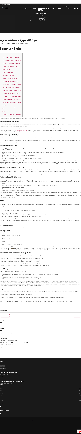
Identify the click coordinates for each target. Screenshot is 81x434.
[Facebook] (70, 6)
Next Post (76, 314)
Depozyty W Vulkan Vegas (8, 72)
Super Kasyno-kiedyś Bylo (8, 73)
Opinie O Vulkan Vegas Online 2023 (10, 70)
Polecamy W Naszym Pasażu (8, 113)
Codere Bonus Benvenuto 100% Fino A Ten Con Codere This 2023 (14, 342)
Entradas (42, 18)
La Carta (39, 8)
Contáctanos (75, 8)
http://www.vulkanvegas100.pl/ (22, 130)
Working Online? (6, 100)
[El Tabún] (5, 8)
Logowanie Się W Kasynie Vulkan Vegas (10, 81)
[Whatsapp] (72, 6)
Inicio (26, 8)
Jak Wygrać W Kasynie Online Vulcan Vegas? (11, 63)
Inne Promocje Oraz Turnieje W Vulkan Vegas (12, 114)
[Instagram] (76, 6)
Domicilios (53, 8)
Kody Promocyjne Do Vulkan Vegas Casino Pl (12, 58)
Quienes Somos (32, 8)
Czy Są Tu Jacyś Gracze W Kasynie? (10, 66)
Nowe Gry (5, 64)
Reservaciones (67, 8)
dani (9, 43)
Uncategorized (42, 19)
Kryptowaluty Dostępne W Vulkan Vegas (11, 57)
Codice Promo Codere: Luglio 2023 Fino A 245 (10, 333)
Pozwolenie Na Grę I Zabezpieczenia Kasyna (11, 82)
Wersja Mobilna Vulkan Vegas (9, 75)
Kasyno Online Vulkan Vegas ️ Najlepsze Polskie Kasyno (42, 17)
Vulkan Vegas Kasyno (7, 79)
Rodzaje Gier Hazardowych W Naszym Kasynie (12, 102)
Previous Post (5, 314)
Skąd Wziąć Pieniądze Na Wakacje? (10, 78)
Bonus (4, 76)
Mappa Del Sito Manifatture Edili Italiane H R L (10, 347)
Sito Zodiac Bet (3, 338)
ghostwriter (2, 406)
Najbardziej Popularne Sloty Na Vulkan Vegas (12, 99)
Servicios (60, 8)
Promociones (46, 8)
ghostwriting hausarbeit (4, 410)
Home (42, 15)
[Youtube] (74, 6)
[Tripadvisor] (78, 6)
